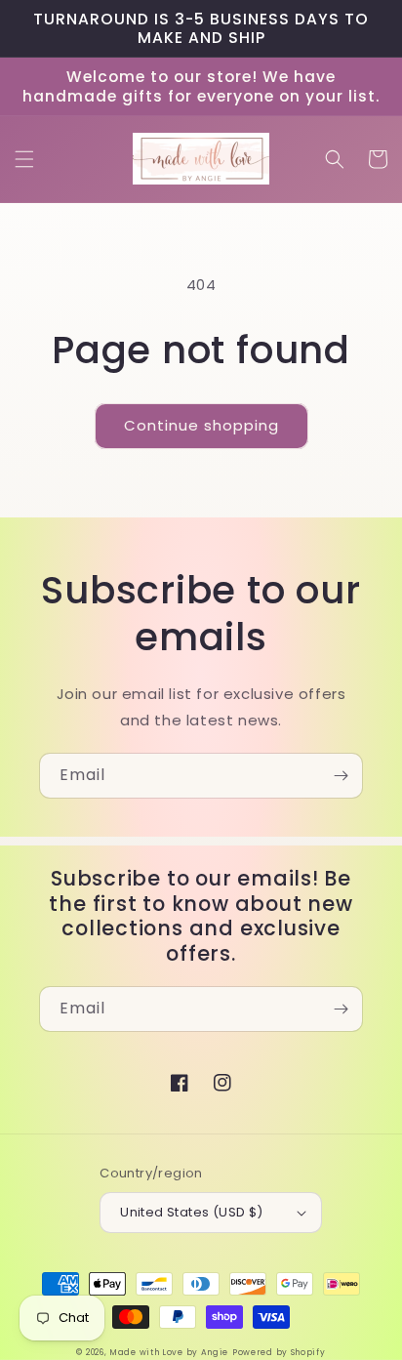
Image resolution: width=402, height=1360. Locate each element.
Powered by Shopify (279, 1352)
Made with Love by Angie (168, 1352)
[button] (24, 159)
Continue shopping (201, 425)
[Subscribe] (340, 776)
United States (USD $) (191, 1212)
